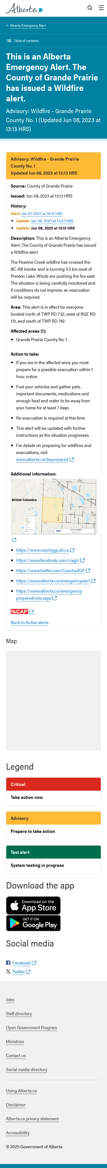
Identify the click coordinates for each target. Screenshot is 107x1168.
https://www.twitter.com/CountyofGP (50, 570)
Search (90, 8)
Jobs (10, 999)
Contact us (16, 1055)
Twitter (18, 971)
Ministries (15, 1041)
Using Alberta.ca (21, 1090)
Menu (101, 8)
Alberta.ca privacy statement (32, 1118)
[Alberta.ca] (23, 8)
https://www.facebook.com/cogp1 (47, 560)
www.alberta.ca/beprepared (42, 459)
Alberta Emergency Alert (28, 25)
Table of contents (26, 40)
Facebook (21, 962)
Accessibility (17, 1132)
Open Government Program (31, 1027)
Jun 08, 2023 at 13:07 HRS (52, 221)
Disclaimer (16, 1104)
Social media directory (26, 1069)
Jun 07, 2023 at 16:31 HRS (41, 213)
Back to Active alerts (30, 622)
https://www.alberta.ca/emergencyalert (53, 580)
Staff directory (19, 1013)
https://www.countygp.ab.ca (42, 550)
